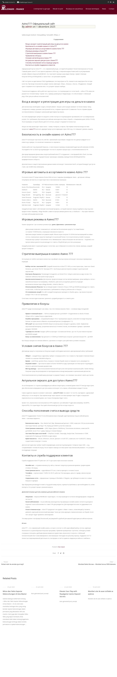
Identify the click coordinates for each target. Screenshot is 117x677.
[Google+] (111, 2)
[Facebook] (108, 2)
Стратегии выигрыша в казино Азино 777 (40, 53)
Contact (111, 9)
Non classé (61, 547)
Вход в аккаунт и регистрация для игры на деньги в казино (47, 44)
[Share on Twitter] (61, 553)
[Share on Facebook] (58, 553)
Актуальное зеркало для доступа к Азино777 (42, 60)
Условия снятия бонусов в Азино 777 (39, 58)
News (104, 9)
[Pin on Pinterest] (64, 553)
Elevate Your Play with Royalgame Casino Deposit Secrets (70, 594)
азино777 (32, 129)
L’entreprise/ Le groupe (42, 9)
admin (28, 26)
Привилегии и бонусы (33, 56)
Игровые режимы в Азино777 (36, 51)
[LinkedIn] (113, 2)
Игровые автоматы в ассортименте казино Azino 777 (45, 49)
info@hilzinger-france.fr (25, 2)
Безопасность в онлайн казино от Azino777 (41, 46)
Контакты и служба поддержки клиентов (40, 65)
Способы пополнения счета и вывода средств (42, 63)
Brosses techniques (92, 9)
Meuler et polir (58, 9)
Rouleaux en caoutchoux (74, 9)
